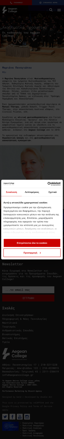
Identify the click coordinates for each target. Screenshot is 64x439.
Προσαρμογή (30, 252)
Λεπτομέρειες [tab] (32, 192)
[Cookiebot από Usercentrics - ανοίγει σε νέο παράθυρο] (48, 184)
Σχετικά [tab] (53, 192)
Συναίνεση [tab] (11, 192)
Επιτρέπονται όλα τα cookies (32, 243)
